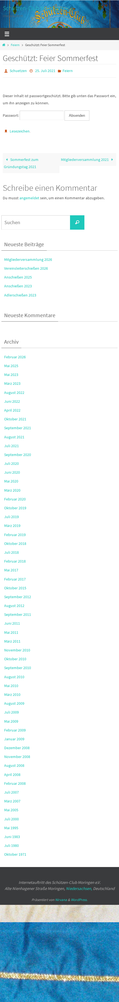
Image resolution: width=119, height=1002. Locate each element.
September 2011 (17, 611)
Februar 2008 (15, 780)
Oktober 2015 (15, 585)
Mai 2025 (11, 363)
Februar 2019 (15, 531)
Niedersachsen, (79, 886)
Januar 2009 (14, 736)
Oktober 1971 (15, 851)
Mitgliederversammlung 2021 (85, 157)
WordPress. (79, 897)
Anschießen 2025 (18, 274)
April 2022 (12, 407)
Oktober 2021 (15, 416)
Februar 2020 (15, 496)
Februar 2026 (15, 354)
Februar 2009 (15, 727)
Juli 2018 (11, 549)
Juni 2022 (12, 398)
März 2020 (12, 487)
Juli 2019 (11, 514)
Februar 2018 (15, 558)
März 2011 (12, 638)
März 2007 (12, 798)
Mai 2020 (11, 478)
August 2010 (14, 674)
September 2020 (17, 452)
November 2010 (17, 647)
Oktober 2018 (15, 541)
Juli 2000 (11, 816)
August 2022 (14, 389)
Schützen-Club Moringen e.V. (38, 8)
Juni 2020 (12, 469)
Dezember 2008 (17, 745)
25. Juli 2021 (45, 70)
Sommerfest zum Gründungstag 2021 (21, 161)
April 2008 (12, 771)
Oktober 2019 (15, 505)
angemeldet (29, 195)
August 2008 (14, 762)
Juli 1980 (11, 843)
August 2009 (14, 700)
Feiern (15, 45)
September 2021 (17, 425)
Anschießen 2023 (18, 283)
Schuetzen (18, 70)
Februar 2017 (15, 576)
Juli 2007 (11, 789)
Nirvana (61, 897)
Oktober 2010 (15, 656)
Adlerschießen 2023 (20, 292)
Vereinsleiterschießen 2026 (26, 265)
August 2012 (14, 603)
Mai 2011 (11, 629)
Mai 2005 (11, 807)
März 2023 (12, 380)
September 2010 (17, 665)
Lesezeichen (20, 129)
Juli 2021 (11, 443)
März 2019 (12, 523)
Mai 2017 (11, 567)
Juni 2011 (12, 620)
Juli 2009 (11, 709)
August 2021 (14, 434)
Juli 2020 (11, 460)
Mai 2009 (11, 718)
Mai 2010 (11, 683)
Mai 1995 (11, 825)
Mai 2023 (11, 372)
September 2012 (17, 594)
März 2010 (12, 692)
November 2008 (17, 754)
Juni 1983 (12, 834)
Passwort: (11, 114)
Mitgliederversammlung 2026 (28, 257)
